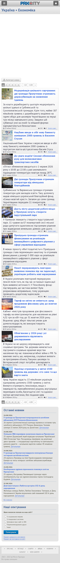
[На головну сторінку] (30, 4)
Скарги (30, 549)
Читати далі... (52, 128)
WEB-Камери (34, 552)
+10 (25, 85)
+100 (31, 85)
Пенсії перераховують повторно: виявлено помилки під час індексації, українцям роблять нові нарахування (35, 271)
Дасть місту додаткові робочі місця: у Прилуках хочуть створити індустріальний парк (34, 212)
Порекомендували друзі (16, 525)
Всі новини (8, 500)
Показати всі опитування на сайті (14, 539)
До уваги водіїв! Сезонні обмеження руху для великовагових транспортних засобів (34, 159)
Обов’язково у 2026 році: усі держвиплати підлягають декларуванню (30, 336)
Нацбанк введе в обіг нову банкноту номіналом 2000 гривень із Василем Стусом (34, 135)
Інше (9, 527)
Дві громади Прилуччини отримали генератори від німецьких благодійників (34, 182)
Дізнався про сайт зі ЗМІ (16, 522)
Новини (50, 549)
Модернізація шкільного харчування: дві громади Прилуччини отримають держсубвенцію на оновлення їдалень (35, 95)
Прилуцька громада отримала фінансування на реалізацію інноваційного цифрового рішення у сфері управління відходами (34, 240)
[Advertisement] (30, 47)
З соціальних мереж (15, 517)
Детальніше (44, 427)
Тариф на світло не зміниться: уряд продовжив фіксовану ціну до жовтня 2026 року (35, 303)
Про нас (10, 549)
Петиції (20, 549)
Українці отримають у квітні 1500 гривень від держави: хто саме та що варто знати (35, 372)
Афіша (40, 549)
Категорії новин (12, 80)
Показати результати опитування (14, 537)
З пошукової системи (15, 519)
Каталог (22, 552)
